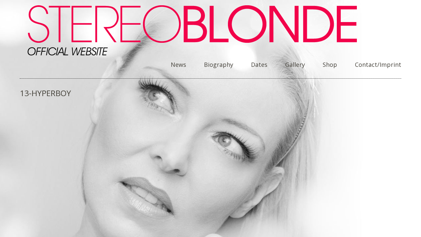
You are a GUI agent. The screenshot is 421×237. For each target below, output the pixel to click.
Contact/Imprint (378, 65)
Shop (330, 65)
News (178, 65)
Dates (259, 65)
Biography (218, 65)
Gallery (295, 65)
